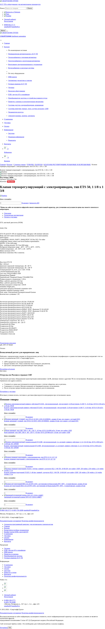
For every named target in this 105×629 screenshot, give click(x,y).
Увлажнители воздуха (15, 112)
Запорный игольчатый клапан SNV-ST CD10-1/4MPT (23, 497)
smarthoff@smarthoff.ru (12, 27)
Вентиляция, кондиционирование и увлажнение (25, 64)
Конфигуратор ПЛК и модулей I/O (16, 532)
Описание (7, 213)
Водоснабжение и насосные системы (21, 68)
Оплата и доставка (10, 217)
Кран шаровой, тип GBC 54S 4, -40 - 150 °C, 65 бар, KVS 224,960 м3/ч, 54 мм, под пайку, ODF (37, 432)
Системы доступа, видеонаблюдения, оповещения (25, 105)
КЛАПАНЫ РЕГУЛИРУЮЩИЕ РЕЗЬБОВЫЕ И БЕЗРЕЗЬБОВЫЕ (67, 164)
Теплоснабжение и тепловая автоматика (22, 57)
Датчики (11, 87)
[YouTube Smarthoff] (5, 591)
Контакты (7, 144)
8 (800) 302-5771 (5, 510)
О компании (8, 119)
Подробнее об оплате (7, 369)
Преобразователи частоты (13, 556)
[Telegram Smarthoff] (5, 585)
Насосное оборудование (16, 91)
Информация (8, 130)
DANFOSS (39, 164)
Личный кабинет (10, 19)
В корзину (25, 203)
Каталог (7, 47)
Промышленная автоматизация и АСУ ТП (23, 54)
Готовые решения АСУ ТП (17, 84)
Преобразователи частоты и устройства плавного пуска (27, 98)
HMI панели (12, 77)
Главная (7, 43)
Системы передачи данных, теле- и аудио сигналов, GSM (28, 109)
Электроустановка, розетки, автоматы (21, 116)
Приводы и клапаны (11, 554)
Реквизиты (12, 140)
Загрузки (11, 133)
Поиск (2, 8)
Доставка (7, 123)
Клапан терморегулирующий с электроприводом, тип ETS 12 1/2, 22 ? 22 (29, 459)
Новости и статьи (10, 572)
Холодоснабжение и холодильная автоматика (24, 61)
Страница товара (20, 164)
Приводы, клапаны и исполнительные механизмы (25, 101)
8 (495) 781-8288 (17, 510)
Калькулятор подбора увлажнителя (16, 530)
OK (10, 627)
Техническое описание (8, 343)
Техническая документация (13, 215)
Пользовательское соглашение (10, 521)
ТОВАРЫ (30, 164)
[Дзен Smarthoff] (5, 588)
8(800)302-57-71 (9, 25)
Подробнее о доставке (7, 391)
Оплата (6, 126)
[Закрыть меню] (1, 40)
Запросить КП (34, 203)
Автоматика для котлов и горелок (20, 80)
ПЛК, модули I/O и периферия (19, 94)
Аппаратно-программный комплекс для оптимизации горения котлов (28, 524)
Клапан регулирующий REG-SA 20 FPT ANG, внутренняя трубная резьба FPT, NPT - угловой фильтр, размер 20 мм (44, 486)
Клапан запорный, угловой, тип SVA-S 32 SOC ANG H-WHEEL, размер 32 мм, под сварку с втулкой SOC (41, 421)
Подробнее (4, 627)
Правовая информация (16, 137)
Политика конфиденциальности (33, 521)
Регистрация (8, 21)
